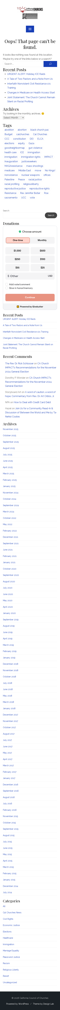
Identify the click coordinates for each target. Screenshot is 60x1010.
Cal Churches (40, 134)
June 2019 (8, 632)
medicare (10, 170)
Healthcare (8, 938)
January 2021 (9, 562)
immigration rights (30, 157)
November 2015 (10, 816)
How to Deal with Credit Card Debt (32, 402)
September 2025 (11, 442)
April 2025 (8, 467)
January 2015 (9, 880)
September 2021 (10, 543)
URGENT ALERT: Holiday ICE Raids (26, 74)
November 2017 (10, 721)
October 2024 (9, 499)
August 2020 (9, 581)
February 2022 (10, 531)
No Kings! (50, 170)
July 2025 (7, 454)
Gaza (31, 143)
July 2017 (7, 740)
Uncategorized (10, 982)
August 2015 (8, 835)
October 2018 (9, 676)
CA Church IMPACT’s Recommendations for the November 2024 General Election (30, 367)
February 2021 (9, 556)
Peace (21, 179)
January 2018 (9, 708)
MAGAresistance (13, 166)
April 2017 (7, 759)
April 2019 (7, 638)
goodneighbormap (15, 147)
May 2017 (7, 753)
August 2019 (9, 626)
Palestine (9, 179)
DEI (31, 138)
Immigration (8, 944)
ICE (22, 152)
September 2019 (10, 619)
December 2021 (10, 537)
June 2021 (8, 550)
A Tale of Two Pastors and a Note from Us (30, 78)
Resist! (6, 976)
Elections (7, 931)
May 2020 (7, 600)
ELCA (40, 138)
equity (21, 143)
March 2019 (8, 645)
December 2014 (10, 886)
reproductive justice (15, 188)
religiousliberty (31, 184)
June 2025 (8, 461)
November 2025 (10, 429)
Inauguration (11, 161)
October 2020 (9, 569)
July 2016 (7, 803)
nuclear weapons (30, 175)
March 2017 (8, 765)
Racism (6, 963)
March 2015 (8, 867)
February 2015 (9, 873)
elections (9, 143)
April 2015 (7, 861)
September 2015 (10, 829)
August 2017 (8, 734)
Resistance (10, 193)
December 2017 (10, 715)
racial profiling (12, 184)
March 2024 (8, 511)
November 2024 (10, 493)
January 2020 (9, 613)
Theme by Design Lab (43, 1004)
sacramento (11, 197)
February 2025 (10, 480)
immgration (34, 152)
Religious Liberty (11, 970)
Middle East (24, 170)
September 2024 (11, 505)
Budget (9, 134)
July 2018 (7, 683)
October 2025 (9, 435)
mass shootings (34, 166)
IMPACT (48, 157)
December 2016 (10, 784)
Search (6, 210)
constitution (19, 138)
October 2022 (9, 518)
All (4, 906)
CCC (7, 138)
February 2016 (10, 810)
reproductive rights (39, 188)
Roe (46, 193)
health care (10, 152)
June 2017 (7, 746)
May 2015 (7, 854)
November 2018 (10, 670)
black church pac (39, 129)
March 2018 (8, 702)
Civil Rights (8, 919)
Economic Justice (11, 925)
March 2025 (8, 473)
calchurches (22, 134)
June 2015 (7, 848)
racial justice (35, 179)
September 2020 (11, 575)
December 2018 (10, 664)
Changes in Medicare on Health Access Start (31, 92)
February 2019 (9, 651)
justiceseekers (29, 161)
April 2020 (8, 607)
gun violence (35, 147)
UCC (23, 197)
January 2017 (9, 778)
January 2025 (9, 486)
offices (47, 175)
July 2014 (7, 892)
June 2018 (8, 689)
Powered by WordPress (17, 1004)
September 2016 (11, 791)
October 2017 (9, 727)
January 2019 (9, 658)
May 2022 (7, 524)
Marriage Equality (11, 950)
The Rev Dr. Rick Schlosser (19, 363)
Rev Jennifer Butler (30, 193)
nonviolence (11, 175)
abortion (22, 129)
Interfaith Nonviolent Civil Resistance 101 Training (25, 332)
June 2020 (8, 594)
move (38, 170)
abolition (9, 129)
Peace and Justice (11, 957)
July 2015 (7, 841)
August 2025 (9, 448)
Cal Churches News (12, 912)
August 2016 (9, 797)
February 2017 (9, 772)
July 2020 (7, 588)
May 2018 (7, 696)
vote (32, 197)
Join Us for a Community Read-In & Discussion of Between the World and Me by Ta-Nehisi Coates (31, 412)
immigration (11, 157)
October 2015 (9, 823)
